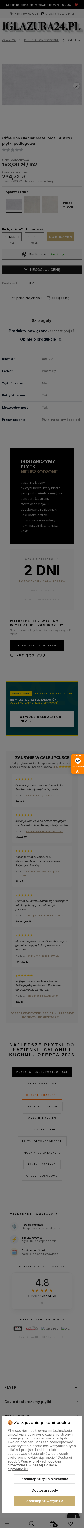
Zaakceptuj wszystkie (44, 1501)
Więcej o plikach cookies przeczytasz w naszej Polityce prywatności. (34, 1465)
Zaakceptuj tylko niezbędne (44, 1479)
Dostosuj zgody (45, 1490)
